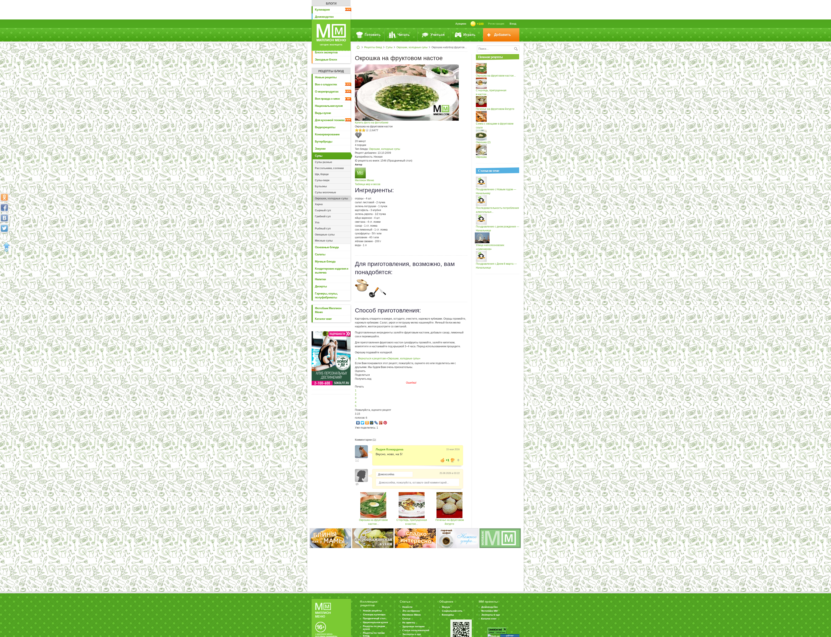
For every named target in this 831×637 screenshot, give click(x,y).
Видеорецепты (325, 127)
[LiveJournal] (376, 423)
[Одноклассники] (367, 423)
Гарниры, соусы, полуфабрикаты (326, 295)
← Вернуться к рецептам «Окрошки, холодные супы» (387, 358)
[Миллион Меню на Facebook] (4, 207)
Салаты (320, 254)
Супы (389, 47)
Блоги (331, 3)
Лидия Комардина (389, 449)
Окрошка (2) (483, 142)
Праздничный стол (374, 618)
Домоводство (324, 16)
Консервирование (327, 134)
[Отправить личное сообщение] (357, 460)
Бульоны (321, 186)
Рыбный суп (323, 228)
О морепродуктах (326, 91)
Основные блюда (327, 247)
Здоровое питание (413, 626)
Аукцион (460, 23)
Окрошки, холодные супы (412, 47)
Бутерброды (323, 141)
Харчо (319, 204)
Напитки (320, 279)
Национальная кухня (329, 105)
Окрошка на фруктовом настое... (496, 75)
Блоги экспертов (326, 52)
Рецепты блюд (373, 47)
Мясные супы (324, 240)
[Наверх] (5, 247)
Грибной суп (323, 216)
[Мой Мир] (371, 423)
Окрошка (481, 156)
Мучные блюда (325, 261)
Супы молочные (325, 192)
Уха (317, 222)
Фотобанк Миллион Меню (328, 310)
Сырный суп (323, 210)
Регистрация (496, 23)
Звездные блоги (326, 59)
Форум (446, 607)
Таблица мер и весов (367, 184)
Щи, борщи (322, 174)
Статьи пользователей (415, 630)
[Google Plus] (380, 423)
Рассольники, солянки (329, 168)
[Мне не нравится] (452, 460)
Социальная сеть (452, 611)
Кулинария (322, 9)
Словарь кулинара (374, 614)
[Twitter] (362, 423)
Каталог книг (323, 318)
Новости (407, 607)
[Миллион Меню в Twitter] (4, 228)
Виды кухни (323, 113)
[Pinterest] (385, 423)
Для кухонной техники (330, 120)
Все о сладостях (326, 84)
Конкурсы (448, 614)
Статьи (406, 618)
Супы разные (323, 162)
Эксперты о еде (411, 634)
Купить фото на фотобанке (371, 122)
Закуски (320, 148)
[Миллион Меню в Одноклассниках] (4, 197)
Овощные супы (325, 234)
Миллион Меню (364, 180)
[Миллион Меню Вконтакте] (4, 218)
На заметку (408, 622)
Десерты (321, 286)
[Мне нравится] (442, 460)
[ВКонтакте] (358, 423)
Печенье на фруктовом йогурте (495, 108)
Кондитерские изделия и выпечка (331, 270)
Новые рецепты (326, 77)
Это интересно (411, 611)
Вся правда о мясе (327, 98)
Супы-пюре (322, 180)
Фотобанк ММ (489, 611)
